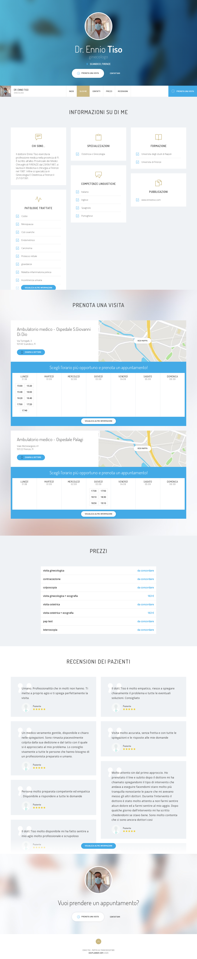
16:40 (29, 398)
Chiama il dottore (33, 352)
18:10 (93, 496)
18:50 (93, 503)
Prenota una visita (185, 91)
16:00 (29, 391)
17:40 (24, 410)
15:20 (29, 385)
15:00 (19, 385)
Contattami (115, 73)
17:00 (19, 404)
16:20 (19, 398)
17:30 (93, 490)
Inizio (71, 91)
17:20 (29, 404)
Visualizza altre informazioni (38, 287)
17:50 (103, 490)
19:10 (103, 503)
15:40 (19, 391)
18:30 (103, 496)
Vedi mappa (142, 340)
